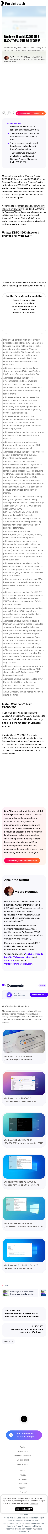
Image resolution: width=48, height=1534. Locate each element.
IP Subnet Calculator (22, 1455)
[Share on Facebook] (13, 113)
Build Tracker (22, 1464)
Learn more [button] (34, 1504)
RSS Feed (23, 1483)
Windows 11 (39, 285)
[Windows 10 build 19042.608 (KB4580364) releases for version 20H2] (24, 1208)
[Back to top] (24, 1419)
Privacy (22, 1475)
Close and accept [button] (24, 1509)
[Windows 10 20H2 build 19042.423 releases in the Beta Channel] (24, 1250)
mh (34, 1529)
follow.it (22, 1488)
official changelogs (27, 205)
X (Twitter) (22, 1492)
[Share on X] (9, 113)
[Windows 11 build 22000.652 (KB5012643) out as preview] (24, 1041)
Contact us (22, 1479)
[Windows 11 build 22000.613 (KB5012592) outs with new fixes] (24, 1083)
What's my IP (22, 1451)
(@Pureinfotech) (31, 57)
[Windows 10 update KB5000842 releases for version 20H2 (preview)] (24, 1167)
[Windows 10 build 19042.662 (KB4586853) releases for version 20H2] (24, 1125)
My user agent (23, 1460)
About (22, 1471)
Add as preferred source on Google (25, 1435)
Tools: (22, 1447)
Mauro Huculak (18, 57)
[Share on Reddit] (4, 113)
